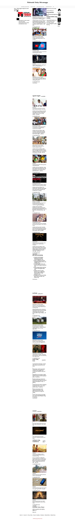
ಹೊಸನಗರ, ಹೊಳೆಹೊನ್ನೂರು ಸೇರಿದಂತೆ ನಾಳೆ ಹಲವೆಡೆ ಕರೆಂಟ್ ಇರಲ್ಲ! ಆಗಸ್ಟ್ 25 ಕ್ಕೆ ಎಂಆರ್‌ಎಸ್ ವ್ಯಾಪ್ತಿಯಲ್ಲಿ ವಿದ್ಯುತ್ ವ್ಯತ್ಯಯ (38, 204)
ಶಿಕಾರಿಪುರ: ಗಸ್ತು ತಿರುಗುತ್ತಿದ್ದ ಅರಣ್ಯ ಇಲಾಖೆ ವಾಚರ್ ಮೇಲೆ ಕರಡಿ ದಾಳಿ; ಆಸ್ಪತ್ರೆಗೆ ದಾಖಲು (38, 342)
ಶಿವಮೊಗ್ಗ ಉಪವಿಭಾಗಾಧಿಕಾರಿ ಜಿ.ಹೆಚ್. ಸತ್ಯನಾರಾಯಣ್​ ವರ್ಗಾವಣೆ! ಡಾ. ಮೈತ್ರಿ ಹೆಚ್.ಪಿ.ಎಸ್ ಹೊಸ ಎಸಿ (37, 390)
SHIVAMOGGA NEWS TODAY (25, 6)
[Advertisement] (39, 89)
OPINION (34, 453)
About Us (21, 515)
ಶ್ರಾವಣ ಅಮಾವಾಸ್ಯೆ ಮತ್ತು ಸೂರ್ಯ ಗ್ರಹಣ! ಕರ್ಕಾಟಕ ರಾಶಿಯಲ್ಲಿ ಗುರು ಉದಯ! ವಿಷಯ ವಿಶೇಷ (38, 502)
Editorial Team (53, 515)
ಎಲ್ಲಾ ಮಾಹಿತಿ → (44, 361)
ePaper (18, 9)
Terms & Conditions (36, 515)
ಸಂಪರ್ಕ (50, 20)
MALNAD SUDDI (33, 6)
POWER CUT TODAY (36, 202)
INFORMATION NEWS (49, 6)
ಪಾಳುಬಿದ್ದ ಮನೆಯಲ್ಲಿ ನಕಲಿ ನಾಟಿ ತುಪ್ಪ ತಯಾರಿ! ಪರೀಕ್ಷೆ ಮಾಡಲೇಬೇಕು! (39, 165)
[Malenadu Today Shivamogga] (24, 17)
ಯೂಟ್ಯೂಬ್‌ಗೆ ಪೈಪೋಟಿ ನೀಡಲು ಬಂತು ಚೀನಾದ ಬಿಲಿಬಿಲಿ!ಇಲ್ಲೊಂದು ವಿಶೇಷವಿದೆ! (39, 52)
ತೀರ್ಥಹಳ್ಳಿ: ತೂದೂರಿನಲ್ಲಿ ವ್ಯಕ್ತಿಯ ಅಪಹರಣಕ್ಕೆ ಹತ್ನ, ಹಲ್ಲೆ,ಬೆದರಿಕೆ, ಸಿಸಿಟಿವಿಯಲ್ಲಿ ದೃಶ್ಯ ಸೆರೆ (39, 18)
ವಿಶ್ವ (54, 14)
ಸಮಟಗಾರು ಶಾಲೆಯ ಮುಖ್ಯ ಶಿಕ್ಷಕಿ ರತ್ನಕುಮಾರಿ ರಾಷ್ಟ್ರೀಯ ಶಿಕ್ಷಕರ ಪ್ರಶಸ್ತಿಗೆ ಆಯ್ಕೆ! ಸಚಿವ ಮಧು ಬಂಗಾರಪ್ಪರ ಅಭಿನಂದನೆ (39, 79)
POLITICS (34, 107)
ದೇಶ (53, 14)
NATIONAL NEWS (35, 50)
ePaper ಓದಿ (34, 512)
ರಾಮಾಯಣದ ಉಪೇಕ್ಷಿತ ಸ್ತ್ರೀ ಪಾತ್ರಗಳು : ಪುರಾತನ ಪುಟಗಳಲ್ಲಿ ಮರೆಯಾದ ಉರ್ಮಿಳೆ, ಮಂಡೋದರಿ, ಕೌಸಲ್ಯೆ (38, 455)
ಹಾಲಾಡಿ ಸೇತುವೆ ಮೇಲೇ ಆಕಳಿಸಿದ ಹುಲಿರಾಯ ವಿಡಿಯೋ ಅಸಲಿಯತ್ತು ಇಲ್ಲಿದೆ (39, 475)
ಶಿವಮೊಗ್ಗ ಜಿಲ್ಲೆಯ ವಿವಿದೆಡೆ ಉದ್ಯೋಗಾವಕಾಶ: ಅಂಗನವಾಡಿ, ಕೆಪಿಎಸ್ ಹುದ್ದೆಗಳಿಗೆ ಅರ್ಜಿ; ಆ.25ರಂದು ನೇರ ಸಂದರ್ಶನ (39, 127)
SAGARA (34, 64)
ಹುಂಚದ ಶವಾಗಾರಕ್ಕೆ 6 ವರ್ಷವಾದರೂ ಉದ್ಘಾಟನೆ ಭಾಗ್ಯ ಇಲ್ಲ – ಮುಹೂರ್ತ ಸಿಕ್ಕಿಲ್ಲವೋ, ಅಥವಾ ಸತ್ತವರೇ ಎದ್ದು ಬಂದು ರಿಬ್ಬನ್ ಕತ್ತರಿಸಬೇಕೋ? (39, 328)
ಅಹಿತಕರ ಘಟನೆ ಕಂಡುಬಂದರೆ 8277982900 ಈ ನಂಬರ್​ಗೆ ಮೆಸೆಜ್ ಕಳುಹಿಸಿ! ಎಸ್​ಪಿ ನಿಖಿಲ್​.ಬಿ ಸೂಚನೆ (39, 224)
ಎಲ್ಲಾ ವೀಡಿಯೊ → (39, 411)
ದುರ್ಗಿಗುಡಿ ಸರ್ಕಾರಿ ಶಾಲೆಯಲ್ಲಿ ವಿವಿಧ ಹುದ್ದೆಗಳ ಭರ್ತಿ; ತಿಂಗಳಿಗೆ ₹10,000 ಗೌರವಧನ (38, 395)
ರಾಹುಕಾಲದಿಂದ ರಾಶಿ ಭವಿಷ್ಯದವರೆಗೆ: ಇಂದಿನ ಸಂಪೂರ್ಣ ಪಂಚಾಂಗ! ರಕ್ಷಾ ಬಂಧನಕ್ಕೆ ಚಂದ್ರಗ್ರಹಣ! (39, 244)
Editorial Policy (47, 515)
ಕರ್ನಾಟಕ (51, 14)
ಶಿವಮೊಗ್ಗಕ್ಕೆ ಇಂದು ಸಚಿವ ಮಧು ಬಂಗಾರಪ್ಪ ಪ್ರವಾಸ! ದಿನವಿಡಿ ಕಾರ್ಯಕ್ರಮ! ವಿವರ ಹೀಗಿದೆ (38, 109)
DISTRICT (34, 163)
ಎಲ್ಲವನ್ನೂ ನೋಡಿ (41, 293)
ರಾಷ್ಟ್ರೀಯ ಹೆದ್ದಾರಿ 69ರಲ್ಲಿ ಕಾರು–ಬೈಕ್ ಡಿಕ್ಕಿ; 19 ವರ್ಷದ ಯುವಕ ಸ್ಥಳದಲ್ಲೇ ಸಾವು (39, 65)
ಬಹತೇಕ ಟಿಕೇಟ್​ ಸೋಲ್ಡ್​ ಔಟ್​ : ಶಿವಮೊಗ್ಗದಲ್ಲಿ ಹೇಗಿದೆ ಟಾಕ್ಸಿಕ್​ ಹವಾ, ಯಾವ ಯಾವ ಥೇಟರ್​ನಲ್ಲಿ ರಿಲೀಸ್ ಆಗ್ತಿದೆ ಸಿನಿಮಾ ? (39, 355)
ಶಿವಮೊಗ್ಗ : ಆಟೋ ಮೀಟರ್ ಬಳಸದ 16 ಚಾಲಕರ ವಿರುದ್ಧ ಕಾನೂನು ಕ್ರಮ (38, 147)
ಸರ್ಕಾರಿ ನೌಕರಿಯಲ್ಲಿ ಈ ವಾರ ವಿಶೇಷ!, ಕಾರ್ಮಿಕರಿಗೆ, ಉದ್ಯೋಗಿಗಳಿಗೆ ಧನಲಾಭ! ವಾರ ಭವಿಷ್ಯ (38, 437)
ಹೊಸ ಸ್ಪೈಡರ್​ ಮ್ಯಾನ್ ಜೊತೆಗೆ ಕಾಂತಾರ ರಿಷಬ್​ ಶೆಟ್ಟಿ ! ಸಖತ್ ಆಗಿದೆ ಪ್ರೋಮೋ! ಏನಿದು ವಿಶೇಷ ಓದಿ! (39, 424)
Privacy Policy (30, 515)
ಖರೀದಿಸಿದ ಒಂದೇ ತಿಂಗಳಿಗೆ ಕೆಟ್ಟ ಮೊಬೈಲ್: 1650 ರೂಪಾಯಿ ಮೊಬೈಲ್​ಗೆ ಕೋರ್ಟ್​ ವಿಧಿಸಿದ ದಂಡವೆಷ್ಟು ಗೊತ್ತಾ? (39, 306)
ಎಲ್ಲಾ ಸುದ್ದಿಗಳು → (43, 96)
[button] (53, 7)
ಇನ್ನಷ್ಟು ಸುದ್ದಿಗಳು (34, 254)
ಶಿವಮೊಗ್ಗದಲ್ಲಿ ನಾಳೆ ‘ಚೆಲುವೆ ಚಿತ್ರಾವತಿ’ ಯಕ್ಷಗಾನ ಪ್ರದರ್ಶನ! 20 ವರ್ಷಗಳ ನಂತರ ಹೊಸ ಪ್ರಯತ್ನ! (39, 185)
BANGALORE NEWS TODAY (40, 6)
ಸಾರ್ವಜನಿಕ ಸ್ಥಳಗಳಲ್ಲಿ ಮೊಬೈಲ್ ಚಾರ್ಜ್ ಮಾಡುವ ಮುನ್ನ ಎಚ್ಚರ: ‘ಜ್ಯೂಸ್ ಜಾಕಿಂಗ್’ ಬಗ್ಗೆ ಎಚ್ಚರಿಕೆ (39, 488)
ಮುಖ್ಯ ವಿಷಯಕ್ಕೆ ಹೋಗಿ (15, 9)
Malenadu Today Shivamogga (37, 2)
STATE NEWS (34, 242)
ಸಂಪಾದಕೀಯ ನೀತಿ (54, 20)
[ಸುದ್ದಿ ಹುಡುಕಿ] (18, 19)
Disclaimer (42, 515)
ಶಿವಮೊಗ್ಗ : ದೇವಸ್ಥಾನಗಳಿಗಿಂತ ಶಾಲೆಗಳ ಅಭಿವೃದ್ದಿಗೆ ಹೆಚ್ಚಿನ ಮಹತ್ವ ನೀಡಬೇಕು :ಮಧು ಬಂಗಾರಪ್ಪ (38, 38)
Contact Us (25, 515)
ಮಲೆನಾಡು (48, 14)
